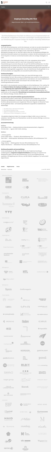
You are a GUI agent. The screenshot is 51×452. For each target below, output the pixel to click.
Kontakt (3, 166)
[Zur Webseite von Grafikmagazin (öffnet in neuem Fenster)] (25, 289)
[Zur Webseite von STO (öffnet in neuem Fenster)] (25, 441)
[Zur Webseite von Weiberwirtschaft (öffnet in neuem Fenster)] (42, 387)
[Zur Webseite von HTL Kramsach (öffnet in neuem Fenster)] (42, 272)
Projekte (3, 7)
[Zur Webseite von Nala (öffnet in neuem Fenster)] (42, 426)
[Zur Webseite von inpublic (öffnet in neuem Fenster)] (42, 328)
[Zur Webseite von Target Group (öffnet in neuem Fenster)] (8, 379)
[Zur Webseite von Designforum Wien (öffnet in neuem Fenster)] (42, 247)
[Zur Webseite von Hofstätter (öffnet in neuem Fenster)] (25, 419)
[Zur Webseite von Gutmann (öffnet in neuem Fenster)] (42, 412)
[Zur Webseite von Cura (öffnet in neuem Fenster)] (25, 197)
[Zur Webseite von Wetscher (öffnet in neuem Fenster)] (8, 394)
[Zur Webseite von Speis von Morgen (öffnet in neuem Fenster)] (8, 441)
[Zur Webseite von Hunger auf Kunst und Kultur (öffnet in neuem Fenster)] (25, 229)
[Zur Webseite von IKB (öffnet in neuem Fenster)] (8, 328)
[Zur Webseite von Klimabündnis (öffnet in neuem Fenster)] (8, 229)
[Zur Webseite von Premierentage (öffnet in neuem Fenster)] (42, 254)
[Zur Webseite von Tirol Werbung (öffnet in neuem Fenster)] (25, 204)
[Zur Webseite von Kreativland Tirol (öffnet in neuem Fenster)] (25, 254)
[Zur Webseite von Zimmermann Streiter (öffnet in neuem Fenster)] (25, 394)
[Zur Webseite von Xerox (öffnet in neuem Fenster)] (8, 448)
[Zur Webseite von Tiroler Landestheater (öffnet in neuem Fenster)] (8, 387)
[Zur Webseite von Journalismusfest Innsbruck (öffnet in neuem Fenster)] (8, 254)
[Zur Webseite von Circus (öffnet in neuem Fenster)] (25, 307)
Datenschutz (3, 169)
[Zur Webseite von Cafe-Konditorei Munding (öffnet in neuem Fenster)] (25, 426)
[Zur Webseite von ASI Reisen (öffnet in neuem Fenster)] (25, 299)
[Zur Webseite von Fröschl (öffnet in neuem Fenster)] (8, 321)
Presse (18, 166)
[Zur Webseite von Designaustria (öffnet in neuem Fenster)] (8, 222)
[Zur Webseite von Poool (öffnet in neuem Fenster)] (42, 358)
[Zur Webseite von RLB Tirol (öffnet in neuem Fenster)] (25, 365)
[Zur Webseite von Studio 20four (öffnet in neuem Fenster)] (42, 372)
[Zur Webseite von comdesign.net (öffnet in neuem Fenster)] (42, 307)
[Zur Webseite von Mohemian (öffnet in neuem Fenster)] (8, 343)
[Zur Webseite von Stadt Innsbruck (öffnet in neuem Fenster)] (25, 180)
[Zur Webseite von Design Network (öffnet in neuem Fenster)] (25, 314)
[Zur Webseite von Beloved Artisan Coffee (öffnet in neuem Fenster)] (8, 404)
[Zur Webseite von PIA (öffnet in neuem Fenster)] (8, 358)
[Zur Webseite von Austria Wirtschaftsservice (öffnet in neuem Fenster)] (25, 187)
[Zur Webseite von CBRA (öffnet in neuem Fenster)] (8, 307)
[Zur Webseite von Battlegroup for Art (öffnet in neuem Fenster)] (25, 222)
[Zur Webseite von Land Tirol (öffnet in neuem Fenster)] (8, 180)
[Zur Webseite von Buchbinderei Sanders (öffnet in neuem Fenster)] (25, 404)
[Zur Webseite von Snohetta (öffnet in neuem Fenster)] (8, 372)
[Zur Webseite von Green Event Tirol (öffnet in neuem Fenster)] (42, 222)
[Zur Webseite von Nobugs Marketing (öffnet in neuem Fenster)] (8, 350)
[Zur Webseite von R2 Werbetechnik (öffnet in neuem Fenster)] (25, 433)
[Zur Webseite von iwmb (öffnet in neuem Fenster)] (25, 328)
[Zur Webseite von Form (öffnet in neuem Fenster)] (8, 289)
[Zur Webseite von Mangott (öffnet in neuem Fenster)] (42, 419)
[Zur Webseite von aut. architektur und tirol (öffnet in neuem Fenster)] (8, 239)
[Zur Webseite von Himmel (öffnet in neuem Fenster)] (8, 204)
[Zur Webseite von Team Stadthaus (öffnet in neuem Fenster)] (25, 379)
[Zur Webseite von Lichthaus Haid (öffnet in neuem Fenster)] (8, 419)
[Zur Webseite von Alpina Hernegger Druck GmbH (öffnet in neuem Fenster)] (8, 197)
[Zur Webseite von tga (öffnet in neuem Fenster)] (8, 261)
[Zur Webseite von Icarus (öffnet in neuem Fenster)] (42, 321)
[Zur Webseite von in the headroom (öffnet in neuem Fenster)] (42, 197)
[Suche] (46, 2)
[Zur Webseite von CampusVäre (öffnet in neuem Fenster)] (42, 239)
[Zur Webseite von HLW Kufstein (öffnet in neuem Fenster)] (8, 272)
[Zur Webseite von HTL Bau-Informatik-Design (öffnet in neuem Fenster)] (25, 272)
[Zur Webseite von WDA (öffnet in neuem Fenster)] (8, 279)
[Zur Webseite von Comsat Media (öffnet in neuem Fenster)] (8, 314)
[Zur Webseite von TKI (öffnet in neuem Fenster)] (42, 229)
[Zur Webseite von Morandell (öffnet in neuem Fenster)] (25, 343)
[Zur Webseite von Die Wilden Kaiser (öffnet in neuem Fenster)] (42, 314)
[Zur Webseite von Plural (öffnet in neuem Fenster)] (25, 358)
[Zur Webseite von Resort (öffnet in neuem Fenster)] (8, 433)
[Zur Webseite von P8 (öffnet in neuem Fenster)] (8, 365)
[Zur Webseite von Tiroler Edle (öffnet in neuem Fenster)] (42, 379)
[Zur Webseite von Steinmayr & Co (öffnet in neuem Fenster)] (25, 372)
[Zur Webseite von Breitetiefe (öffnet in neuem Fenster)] (42, 299)
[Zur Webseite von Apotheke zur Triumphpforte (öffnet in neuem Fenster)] (8, 299)
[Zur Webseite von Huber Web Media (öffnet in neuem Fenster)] (25, 321)
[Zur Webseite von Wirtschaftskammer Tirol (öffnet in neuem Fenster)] (8, 187)
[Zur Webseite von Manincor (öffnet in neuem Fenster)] (8, 426)
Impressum (9, 169)
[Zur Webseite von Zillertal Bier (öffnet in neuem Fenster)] (25, 448)
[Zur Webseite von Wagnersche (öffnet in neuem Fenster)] (42, 441)
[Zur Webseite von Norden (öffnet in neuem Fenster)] (25, 350)
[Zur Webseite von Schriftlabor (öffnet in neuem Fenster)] (42, 433)
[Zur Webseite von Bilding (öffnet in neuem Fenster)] (25, 239)
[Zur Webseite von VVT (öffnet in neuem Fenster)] (8, 212)
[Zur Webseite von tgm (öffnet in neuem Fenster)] (25, 261)
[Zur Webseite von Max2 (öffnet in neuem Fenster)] (42, 336)
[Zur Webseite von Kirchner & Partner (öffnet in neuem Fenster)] (25, 336)
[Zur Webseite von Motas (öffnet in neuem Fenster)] (42, 343)
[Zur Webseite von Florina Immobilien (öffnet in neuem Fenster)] (8, 412)
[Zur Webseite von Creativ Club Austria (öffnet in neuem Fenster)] (8, 247)
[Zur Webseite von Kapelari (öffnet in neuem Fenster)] (8, 336)
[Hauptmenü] (49, 2)
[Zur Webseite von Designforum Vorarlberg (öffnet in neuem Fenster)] (25, 247)
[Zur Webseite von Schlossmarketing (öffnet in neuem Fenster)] (42, 365)
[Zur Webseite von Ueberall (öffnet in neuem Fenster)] (25, 387)
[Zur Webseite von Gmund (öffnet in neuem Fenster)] (25, 412)
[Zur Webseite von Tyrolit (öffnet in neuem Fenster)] (42, 204)
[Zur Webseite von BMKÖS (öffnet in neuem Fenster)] (42, 180)
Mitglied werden (10, 166)
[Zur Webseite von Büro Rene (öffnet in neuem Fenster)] (42, 404)
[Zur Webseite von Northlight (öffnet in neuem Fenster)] (42, 350)
